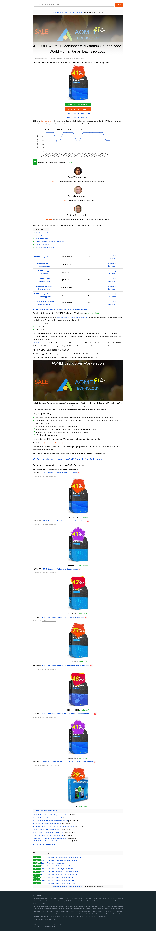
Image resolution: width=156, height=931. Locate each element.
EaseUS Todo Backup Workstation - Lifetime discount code (60, 874)
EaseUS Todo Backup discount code (53, 863)
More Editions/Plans (42, 239)
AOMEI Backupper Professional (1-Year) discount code (50, 821)
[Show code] (112, 255)
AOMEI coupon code (77, 58)
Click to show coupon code (79, 104)
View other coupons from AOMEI (45, 845)
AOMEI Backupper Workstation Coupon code (59, 473)
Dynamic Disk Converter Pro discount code (46, 829)
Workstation (44, 257)
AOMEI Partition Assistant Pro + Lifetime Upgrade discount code (53, 826)
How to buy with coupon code (45, 247)
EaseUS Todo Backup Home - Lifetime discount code (58, 883)
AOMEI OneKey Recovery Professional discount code (50, 838)
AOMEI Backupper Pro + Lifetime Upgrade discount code (51, 815)
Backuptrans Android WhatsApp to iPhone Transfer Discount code (67, 762)
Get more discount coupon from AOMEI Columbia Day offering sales (69, 459)
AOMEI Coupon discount (49, 476)
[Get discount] (111, 258)
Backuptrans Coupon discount (50, 765)
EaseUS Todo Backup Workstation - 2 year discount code (59, 871)
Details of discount (41, 236)
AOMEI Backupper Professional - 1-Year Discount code (63, 617)
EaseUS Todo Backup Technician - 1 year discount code (59, 860)
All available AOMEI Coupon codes (45, 810)
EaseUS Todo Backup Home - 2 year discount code (57, 880)
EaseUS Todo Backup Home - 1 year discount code (57, 877)
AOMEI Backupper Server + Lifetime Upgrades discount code (52, 841)
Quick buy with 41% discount (78, 109)
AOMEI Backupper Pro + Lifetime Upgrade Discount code (64, 521)
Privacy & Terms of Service (50, 919)
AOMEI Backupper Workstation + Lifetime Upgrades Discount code (68, 714)
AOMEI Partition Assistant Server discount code (48, 835)
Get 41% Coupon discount (44, 233)
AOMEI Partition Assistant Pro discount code (47, 823)
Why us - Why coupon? (43, 244)
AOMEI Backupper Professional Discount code (60, 569)
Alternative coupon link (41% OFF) (79, 113)
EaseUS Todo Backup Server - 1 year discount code (57, 869)
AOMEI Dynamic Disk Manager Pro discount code (49, 832)
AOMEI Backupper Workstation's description (50, 241)
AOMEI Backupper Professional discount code (47, 818)
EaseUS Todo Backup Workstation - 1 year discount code (59, 866)
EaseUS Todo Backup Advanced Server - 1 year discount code (61, 857)
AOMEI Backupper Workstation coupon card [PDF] (72, 317)
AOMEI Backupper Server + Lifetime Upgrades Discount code (65, 665)
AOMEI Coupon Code (40, 343)
